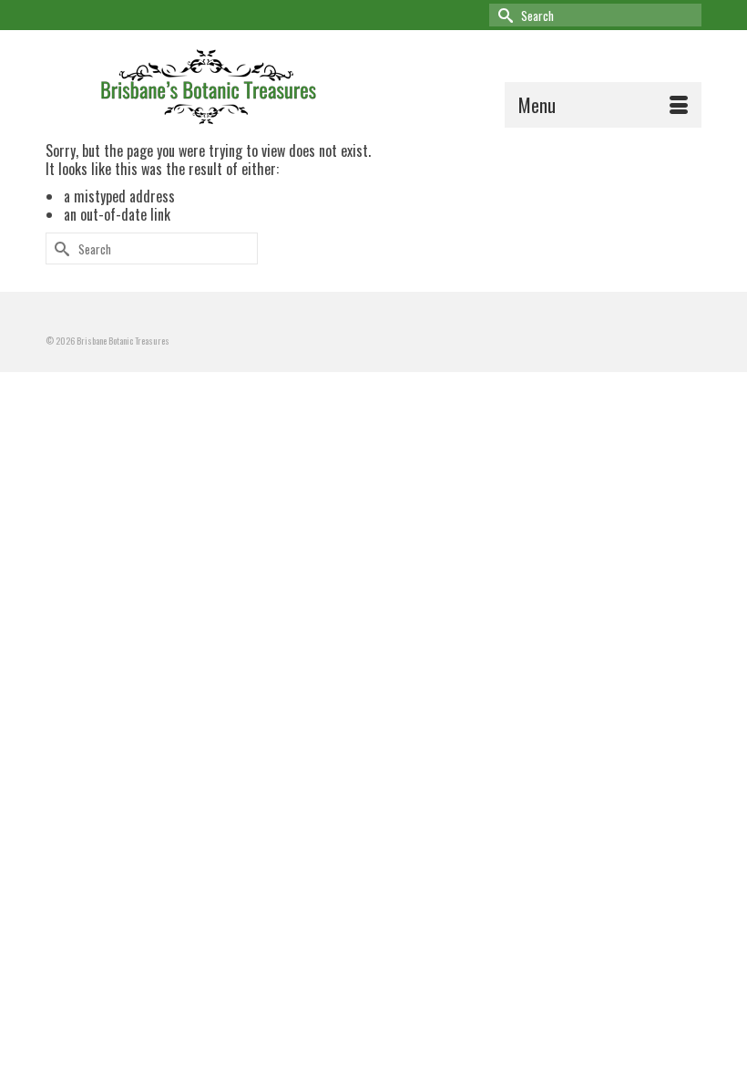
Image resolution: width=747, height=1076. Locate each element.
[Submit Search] (503, 15)
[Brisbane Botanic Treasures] (398, 83)
